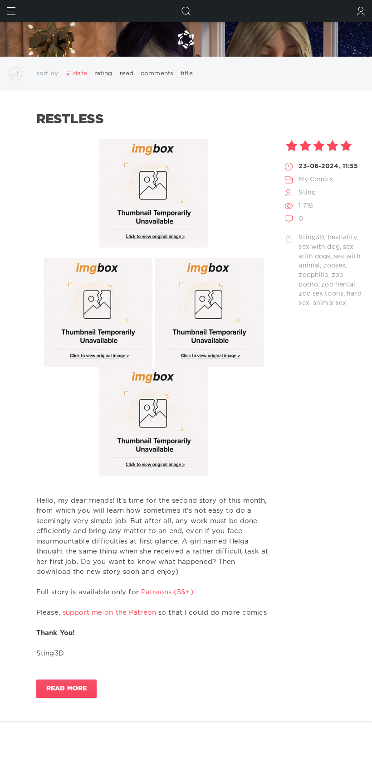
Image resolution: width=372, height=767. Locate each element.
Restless (70, 120)
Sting (307, 192)
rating (103, 73)
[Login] (361, 11)
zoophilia (313, 275)
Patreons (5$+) (167, 592)
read (126, 73)
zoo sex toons (321, 293)
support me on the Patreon (109, 613)
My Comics (316, 179)
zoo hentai (338, 284)
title (187, 73)
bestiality (342, 237)
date (80, 73)
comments (157, 73)
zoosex (334, 265)
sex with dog (319, 247)
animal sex (329, 303)
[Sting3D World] (186, 39)
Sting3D (311, 237)
